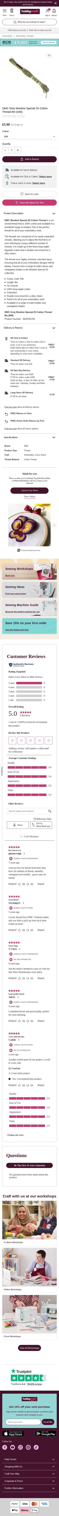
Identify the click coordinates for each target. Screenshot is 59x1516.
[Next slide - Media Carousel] (54, 525)
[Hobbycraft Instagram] (20, 1447)
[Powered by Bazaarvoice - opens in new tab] (28, 551)
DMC (26, 446)
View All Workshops (29, 1348)
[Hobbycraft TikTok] (36, 1447)
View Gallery (29, 496)
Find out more (11, 407)
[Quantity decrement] (5, 150)
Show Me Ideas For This (32, 202)
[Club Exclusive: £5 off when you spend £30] (29, 43)
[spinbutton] (11, 150)
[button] (29, 76)
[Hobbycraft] (30, 12)
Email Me (48, 1422)
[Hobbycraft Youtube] (12, 1447)
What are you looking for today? (31, 22)
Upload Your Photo (29, 490)
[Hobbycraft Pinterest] (28, 1447)
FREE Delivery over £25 (17, 30)
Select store (45, 176)
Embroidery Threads (25, 36)
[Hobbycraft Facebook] (4, 1447)
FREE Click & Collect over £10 (40, 30)
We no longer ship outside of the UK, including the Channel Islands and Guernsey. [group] (28, 3)
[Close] (55, 3)
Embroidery (7, 36)
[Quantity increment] (18, 150)
